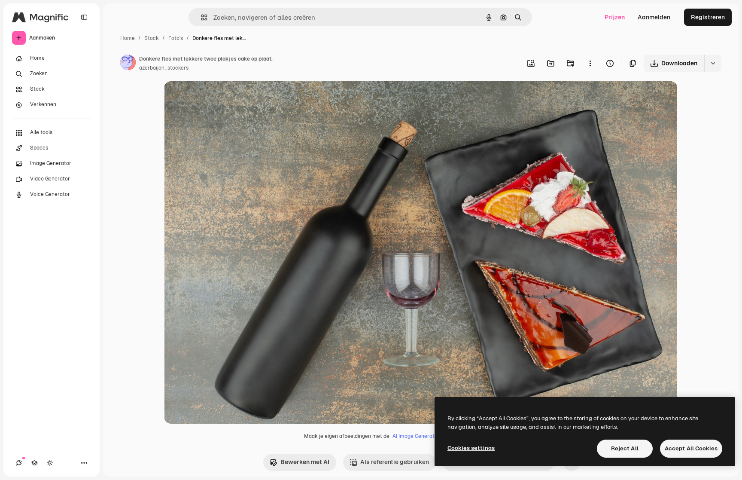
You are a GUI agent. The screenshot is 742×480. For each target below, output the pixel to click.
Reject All (625, 448)
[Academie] (34, 463)
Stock (151, 38)
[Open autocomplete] (201, 17)
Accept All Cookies (691, 448)
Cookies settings (471, 448)
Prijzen (615, 17)
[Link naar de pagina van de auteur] (128, 64)
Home (127, 38)
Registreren (708, 17)
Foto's (175, 38)
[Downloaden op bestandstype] (712, 63)
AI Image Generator (416, 436)
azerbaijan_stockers (164, 67)
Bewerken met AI (304, 462)
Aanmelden (654, 17)
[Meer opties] (590, 63)
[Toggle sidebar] (84, 17)
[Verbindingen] (19, 463)
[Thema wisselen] (50, 463)
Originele (220, 98)
